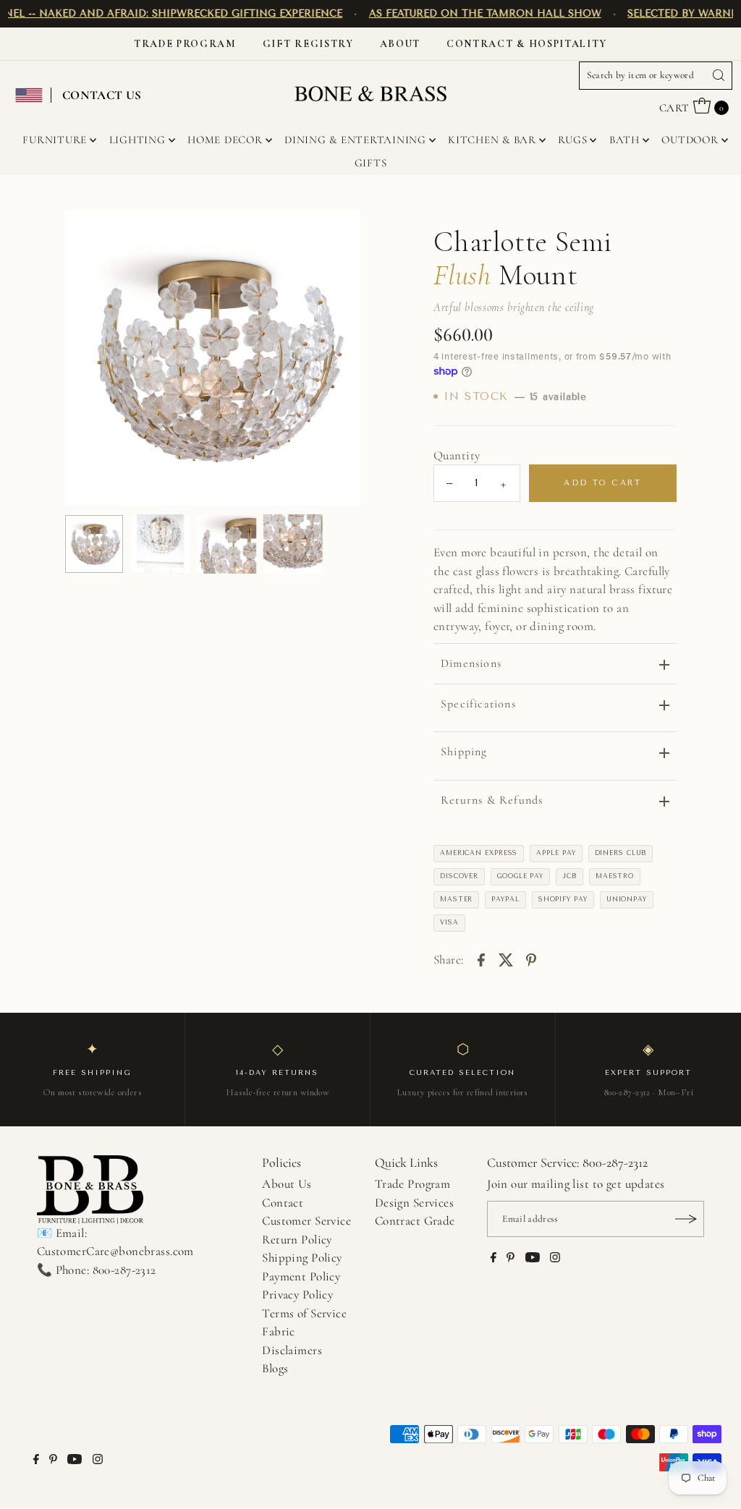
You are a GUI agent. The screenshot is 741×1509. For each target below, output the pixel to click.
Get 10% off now (370, 847)
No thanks (370, 898)
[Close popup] (523, 589)
